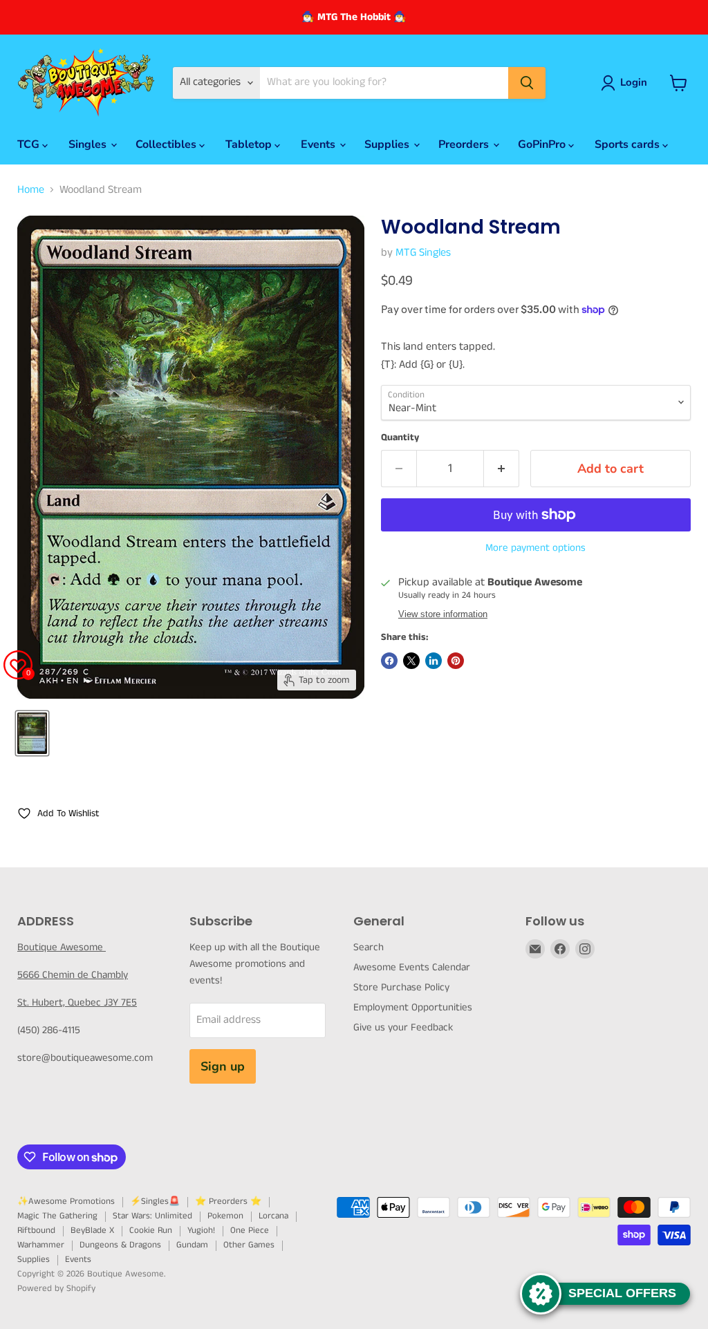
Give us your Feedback (403, 1027)
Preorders (465, 144)
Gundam (192, 1245)
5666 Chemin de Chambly (72, 975)
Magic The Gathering (57, 1216)
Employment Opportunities (412, 1007)
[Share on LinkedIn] (433, 660)
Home (30, 190)
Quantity (400, 437)
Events (319, 144)
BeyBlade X (92, 1230)
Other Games (248, 1245)
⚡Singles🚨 (155, 1201)
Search (368, 947)
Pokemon (225, 1216)
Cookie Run (150, 1230)
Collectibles (167, 144)
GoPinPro (543, 144)
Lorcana (273, 1216)
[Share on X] (411, 660)
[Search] (527, 83)
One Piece (249, 1230)
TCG (29, 144)
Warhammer (40, 1245)
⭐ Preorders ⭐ (228, 1201)
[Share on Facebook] (389, 660)
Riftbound (36, 1230)
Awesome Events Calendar (411, 967)
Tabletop (249, 144)
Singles (88, 144)
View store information (442, 614)
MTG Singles (423, 253)
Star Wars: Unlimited (152, 1216)
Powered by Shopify (56, 1288)
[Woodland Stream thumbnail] (32, 733)
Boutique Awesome (61, 947)
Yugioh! (201, 1230)
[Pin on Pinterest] (455, 660)
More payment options (535, 548)
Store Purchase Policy (401, 987)
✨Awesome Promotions (66, 1201)
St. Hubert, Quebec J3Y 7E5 (77, 1002)
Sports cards (628, 144)
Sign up (223, 1066)
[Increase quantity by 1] (501, 469)
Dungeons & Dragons (120, 1245)
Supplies (388, 144)
